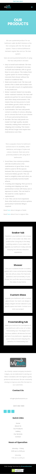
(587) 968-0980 (18, 406)
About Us (18, 426)
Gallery (18, 431)
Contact (18, 437)
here (8, 210)
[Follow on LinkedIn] (12, 411)
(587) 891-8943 (18, 1)
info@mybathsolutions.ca (18, 399)
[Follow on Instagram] (9, 411)
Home (18, 423)
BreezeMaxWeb (26, 466)
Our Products (18, 429)
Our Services (18, 434)
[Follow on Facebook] (5, 411)
